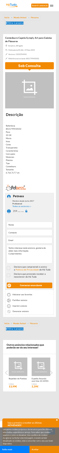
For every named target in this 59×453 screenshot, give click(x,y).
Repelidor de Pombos (18, 379)
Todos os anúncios (21, 206)
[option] (18, 373)
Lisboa (11, 384)
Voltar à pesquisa (15, 23)
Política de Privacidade (27, 269)
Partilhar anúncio (19, 300)
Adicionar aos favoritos (22, 295)
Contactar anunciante (31, 285)
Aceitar (35, 449)
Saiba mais (7, 449)
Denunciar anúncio (21, 311)
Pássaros (34, 323)
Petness (18, 196)
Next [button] (51, 372)
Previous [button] (6, 372)
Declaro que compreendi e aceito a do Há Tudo (32, 268)
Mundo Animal (19, 323)
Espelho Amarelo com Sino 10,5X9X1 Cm (40, 380)
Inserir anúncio (40, 5)
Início (6, 323)
